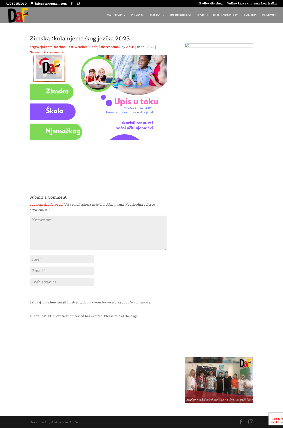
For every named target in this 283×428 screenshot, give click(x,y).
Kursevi (154, 15)
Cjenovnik (269, 15)
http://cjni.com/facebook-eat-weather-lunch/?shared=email (75, 47)
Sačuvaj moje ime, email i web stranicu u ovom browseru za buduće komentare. (90, 302)
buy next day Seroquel (46, 204)
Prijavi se (137, 15)
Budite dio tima (211, 3)
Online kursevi (180, 15)
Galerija (250, 15)
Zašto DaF (114, 15)
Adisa (130, 47)
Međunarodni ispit (226, 15)
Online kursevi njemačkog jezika (252, 3)
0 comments (53, 52)
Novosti (202, 15)
